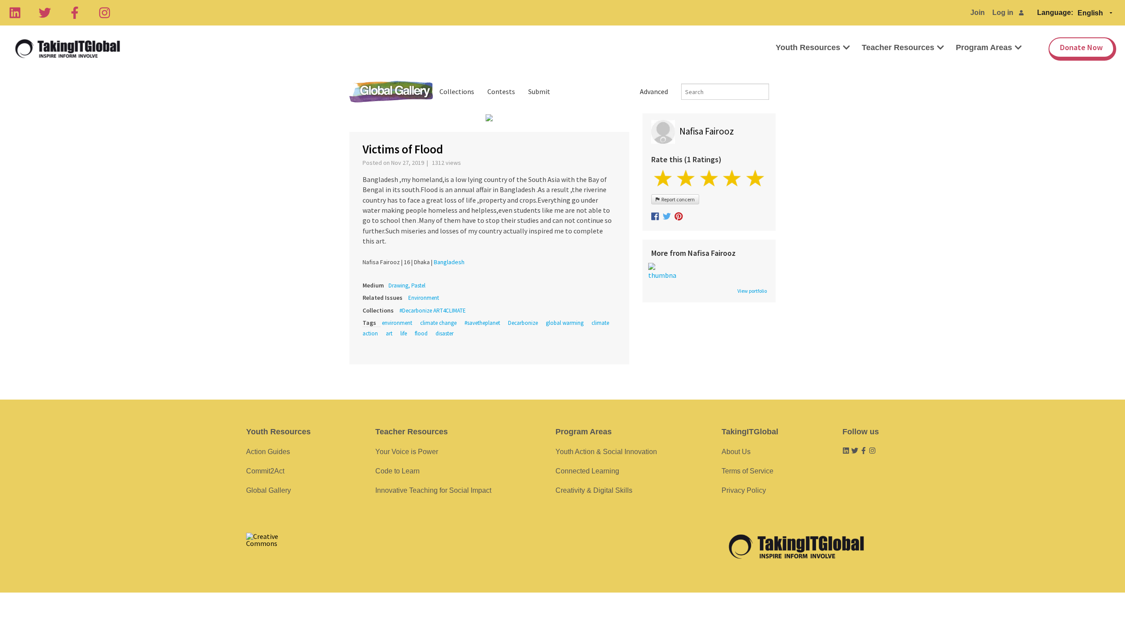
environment (397, 323)
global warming (565, 323)
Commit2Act (265, 471)
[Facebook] (75, 13)
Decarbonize (523, 323)
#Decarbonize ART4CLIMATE (432, 310)
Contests (501, 91)
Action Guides (268, 451)
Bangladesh (449, 262)
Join (977, 12)
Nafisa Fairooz (706, 131)
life (403, 333)
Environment (423, 298)
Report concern (677, 199)
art (389, 333)
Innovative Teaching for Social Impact (433, 490)
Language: (1055, 12)
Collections (456, 91)
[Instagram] (104, 13)
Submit (539, 91)
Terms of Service (747, 471)
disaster (444, 333)
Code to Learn (397, 471)
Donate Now (1081, 47)
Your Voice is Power (406, 451)
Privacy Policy (744, 490)
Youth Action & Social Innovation (606, 451)
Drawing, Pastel (406, 285)
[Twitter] (45, 13)
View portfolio (752, 291)
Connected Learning (587, 471)
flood (421, 333)
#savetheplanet (482, 323)
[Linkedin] (15, 13)
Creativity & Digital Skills (593, 490)
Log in (1002, 12)
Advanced (654, 91)
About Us (736, 451)
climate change (438, 323)
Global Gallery (391, 91)
